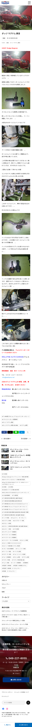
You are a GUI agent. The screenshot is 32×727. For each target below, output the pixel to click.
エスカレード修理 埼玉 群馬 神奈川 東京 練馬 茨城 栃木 (15, 526)
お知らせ (4, 580)
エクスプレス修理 (7, 520)
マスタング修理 (6, 560)
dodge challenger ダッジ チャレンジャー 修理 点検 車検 (15, 476)
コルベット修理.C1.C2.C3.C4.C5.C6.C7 (12, 543)
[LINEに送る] (16, 432)
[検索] (28, 703)
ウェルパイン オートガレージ (19, 518)
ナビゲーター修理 (7, 554)
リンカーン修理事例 (16, 562)
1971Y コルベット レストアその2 (20, 468)
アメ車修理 (15, 495)
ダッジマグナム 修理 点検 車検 (10, 425)
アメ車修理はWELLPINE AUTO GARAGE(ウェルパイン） (16, 503)
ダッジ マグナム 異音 (8, 422)
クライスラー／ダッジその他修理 (10, 540)
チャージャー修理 (7, 551)
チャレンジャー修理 (21, 548)
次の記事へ (24, 439)
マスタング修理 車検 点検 (18, 560)
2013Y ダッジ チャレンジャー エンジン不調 (15, 624)
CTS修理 (5, 474)
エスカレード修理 (7, 523)
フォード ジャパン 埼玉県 (19, 554)
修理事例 (26, 562)
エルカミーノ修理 (7, 529)
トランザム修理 (17, 551)
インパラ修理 (6, 518)
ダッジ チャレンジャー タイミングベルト (20, 462)
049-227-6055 (18, 658)
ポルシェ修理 (17, 557)
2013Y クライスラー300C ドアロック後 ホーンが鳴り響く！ (16, 616)
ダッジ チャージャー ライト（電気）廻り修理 (19, 450)
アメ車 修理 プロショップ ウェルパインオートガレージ (15, 509)
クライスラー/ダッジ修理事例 (10, 419)
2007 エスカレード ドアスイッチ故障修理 (14, 611)
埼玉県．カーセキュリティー (9, 571)
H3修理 (11, 487)
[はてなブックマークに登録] (22, 432)
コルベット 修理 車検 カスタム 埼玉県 (11, 546)
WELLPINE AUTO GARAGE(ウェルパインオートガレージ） (16, 492)
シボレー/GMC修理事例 (8, 548)
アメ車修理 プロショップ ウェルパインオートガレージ (16, 416)
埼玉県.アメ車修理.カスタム (20, 565)
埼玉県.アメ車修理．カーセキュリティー (12, 568)
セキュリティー (6, 584)
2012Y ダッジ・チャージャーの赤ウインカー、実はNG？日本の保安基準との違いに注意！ (15, 629)
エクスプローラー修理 (19, 520)
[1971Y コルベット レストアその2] (5, 468)
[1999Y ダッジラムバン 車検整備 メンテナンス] (5, 456)
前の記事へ (7, 439)
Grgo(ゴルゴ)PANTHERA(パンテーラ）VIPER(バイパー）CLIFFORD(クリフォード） (15, 483)
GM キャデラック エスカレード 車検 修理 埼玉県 (14, 479)
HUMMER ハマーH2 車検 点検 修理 (11, 489)
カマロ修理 (16, 529)
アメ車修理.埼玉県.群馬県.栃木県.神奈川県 (12, 501)
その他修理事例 (6, 495)
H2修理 (4, 487)
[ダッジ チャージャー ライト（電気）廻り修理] (5, 450)
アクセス (16, 673)
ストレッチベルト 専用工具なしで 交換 (13, 620)
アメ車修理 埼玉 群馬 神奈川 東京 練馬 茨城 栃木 (14, 515)
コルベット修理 (24, 540)
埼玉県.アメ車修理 (7, 565)
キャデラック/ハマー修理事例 (9, 532)
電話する (8, 725)
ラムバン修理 (6, 562)
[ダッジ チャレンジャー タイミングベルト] (5, 462)
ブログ (4, 588)
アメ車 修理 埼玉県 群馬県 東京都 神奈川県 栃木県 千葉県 (15, 512)
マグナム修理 (24, 425)
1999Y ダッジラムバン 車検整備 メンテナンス (20, 456)
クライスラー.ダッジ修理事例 (9, 534)
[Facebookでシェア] (4, 432)
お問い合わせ (24, 725)
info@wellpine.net (8, 377)
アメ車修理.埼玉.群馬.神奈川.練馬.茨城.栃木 (12, 498)
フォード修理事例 (7, 557)
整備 (4, 38)
